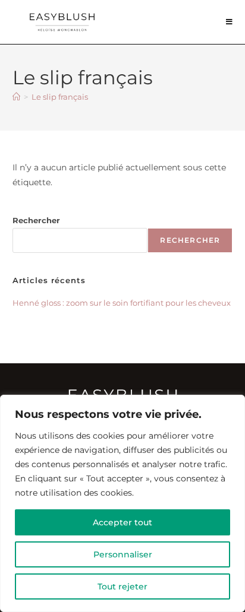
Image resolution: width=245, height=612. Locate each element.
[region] (122, 503)
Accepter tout (122, 522)
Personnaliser (122, 554)
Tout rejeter (122, 586)
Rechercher (36, 220)
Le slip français (60, 97)
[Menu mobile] (229, 21)
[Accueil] (16, 97)
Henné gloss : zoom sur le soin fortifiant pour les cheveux (121, 302)
